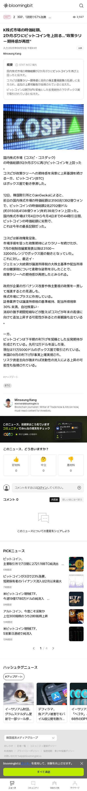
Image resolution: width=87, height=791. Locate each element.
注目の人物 (54, 788)
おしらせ (8, 746)
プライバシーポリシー (28, 751)
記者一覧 (21, 746)
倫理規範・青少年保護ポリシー (58, 751)
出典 (80, 48)
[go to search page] (81, 5)
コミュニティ (33, 788)
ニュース (12, 788)
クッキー (26, 763)
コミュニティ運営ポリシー (43, 746)
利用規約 (8, 751)
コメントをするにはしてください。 (40, 487)
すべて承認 (43, 772)
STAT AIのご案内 (28, 64)
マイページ (74, 788)
